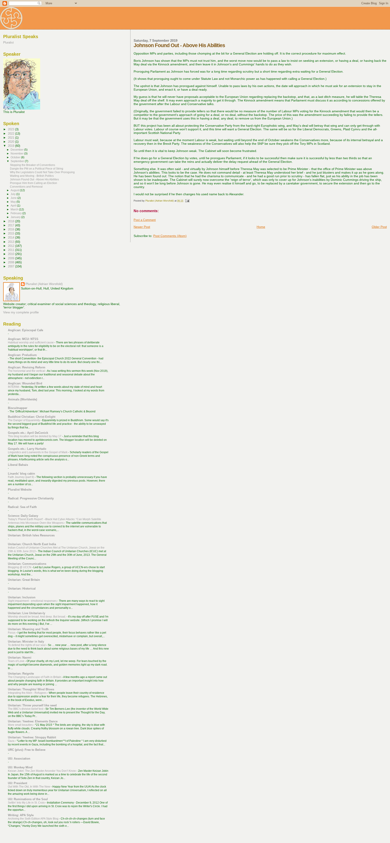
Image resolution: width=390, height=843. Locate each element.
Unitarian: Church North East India (32, 544)
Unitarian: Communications (27, 563)
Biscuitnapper (17, 408)
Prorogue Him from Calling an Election (33, 182)
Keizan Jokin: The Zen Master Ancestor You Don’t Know (42, 770)
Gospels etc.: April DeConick (28, 432)
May (13, 201)
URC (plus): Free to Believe (26, 749)
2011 (11, 250)
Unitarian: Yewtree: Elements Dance (33, 721)
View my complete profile (21, 312)
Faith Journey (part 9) (21, 477)
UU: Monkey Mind (20, 767)
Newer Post (142, 227)
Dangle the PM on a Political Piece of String (36, 168)
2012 (11, 246)
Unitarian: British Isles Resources (31, 535)
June (14, 198)
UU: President (17, 783)
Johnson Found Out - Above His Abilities (34, 179)
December (17, 149)
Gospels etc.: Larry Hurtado (27, 448)
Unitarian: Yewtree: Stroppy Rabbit (32, 737)
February (16, 213)
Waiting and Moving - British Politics (32, 175)
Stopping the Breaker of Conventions (32, 164)
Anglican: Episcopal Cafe (25, 330)
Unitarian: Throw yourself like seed (32, 705)
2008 (11, 262)
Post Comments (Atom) (170, 236)
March (15, 209)
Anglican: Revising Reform (26, 367)
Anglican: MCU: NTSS (23, 339)
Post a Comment (145, 220)
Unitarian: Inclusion (21, 597)
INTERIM (14, 386)
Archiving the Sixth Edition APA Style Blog (33, 818)
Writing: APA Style (21, 815)
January (16, 217)
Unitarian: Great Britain (24, 579)
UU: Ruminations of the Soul (28, 799)
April (14, 205)
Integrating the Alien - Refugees (27, 692)
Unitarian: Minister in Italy (26, 641)
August (15, 190)
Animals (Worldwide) (22, 399)
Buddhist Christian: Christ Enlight (31, 416)
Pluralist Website (20, 489)
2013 (11, 241)
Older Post (379, 227)
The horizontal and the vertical (27, 370)
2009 (11, 258)
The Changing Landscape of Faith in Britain (35, 677)
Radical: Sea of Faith (22, 507)
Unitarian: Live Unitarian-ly (26, 613)
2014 (11, 237)
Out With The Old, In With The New (29, 786)
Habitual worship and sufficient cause (31, 342)
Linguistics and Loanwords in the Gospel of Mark (38, 452)
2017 (11, 225)
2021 (11, 137)
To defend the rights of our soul (27, 645)
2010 (11, 254)
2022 (11, 133)
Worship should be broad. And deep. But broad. (37, 616)
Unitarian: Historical (22, 588)
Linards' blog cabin (21, 473)
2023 (11, 129)
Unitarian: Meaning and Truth (28, 629)
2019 (11, 145)
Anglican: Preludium (22, 355)
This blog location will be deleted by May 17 (35, 436)
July (13, 194)
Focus (12, 632)
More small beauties (20, 724)
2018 (11, 221)
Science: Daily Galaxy (23, 515)
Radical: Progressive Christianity (31, 498)
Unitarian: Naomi (19, 657)
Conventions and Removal (26, 186)
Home (261, 227)
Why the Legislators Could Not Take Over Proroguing (42, 172)
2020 (11, 141)
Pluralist (8, 42)
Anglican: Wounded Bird (25, 383)
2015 (11, 233)
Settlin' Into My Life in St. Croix (26, 802)
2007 (11, 266)
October (16, 157)
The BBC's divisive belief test (26, 708)
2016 (11, 229)
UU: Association (19, 758)
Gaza (11, 740)
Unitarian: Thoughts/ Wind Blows (31, 689)
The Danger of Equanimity (24, 420)
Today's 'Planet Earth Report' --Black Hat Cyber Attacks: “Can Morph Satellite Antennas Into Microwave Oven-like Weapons (54, 521)
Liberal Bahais (18, 464)
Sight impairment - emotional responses (32, 600)
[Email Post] (187, 200)
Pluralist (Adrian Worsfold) (44, 284)
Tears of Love (16, 661)
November (17, 153)
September (18, 161)
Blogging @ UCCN (20, 567)
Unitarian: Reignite (21, 673)
